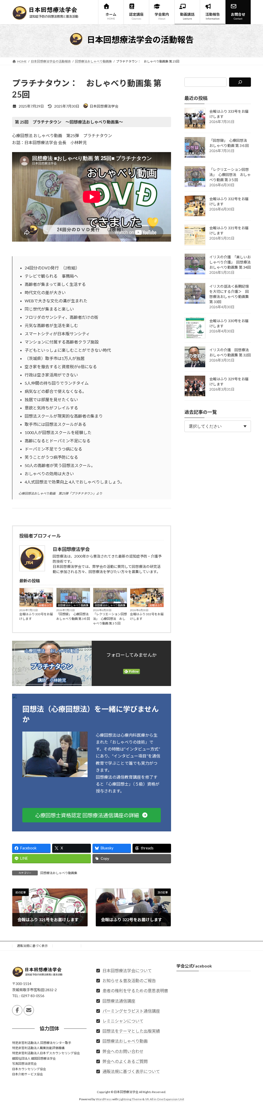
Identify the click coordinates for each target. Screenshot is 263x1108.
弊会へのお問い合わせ (123, 1051)
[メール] (29, 1010)
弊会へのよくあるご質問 (125, 1061)
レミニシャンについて (123, 1020)
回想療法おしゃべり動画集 (73, 605)
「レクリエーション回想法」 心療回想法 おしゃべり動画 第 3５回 (110, 618)
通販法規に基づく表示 (32, 946)
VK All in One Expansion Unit (164, 1099)
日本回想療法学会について (127, 970)
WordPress (104, 1099)
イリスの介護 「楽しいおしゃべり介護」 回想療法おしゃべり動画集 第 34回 (230, 262)
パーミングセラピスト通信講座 (131, 1010)
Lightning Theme (130, 1099)
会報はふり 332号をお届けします (147, 616)
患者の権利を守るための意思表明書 (135, 990)
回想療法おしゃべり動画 (125, 1041)
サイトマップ (67, 946)
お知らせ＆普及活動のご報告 (129, 980)
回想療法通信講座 (118, 1000)
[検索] (240, 82)
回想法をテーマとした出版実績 (131, 1030)
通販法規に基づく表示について (131, 1071)
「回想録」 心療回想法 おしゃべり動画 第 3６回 (73, 616)
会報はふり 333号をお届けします (36, 616)
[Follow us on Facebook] (17, 1010)
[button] (91, 815)
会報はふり (45, 605)
